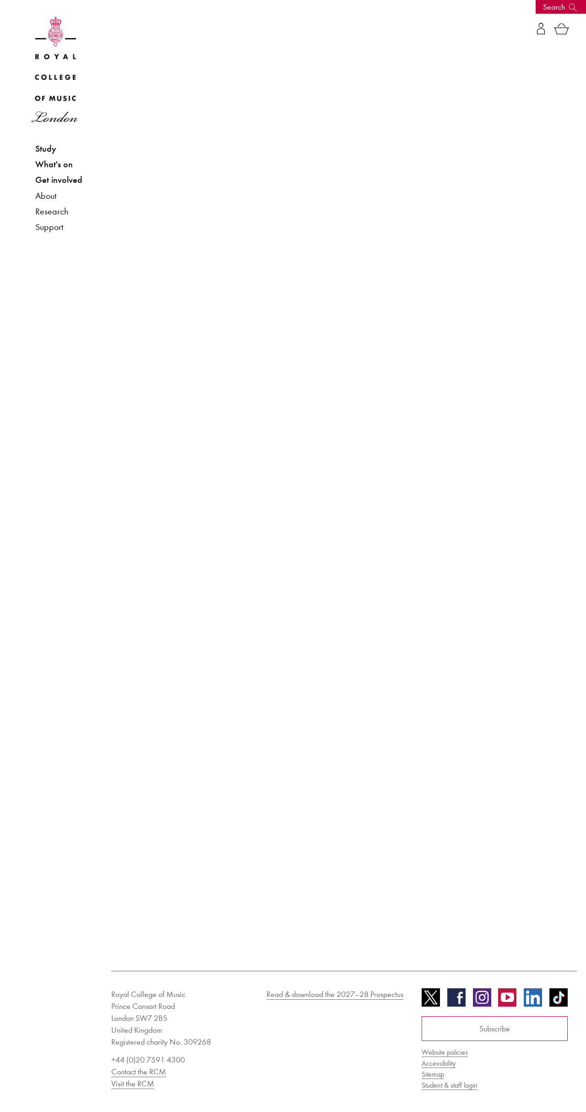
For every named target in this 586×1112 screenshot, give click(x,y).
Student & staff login (449, 1085)
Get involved (58, 180)
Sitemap (433, 1074)
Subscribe (494, 1029)
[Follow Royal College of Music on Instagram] (482, 1000)
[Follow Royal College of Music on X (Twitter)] (431, 1000)
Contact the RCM (138, 1072)
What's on (54, 164)
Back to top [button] (534, 1077)
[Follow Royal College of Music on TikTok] (558, 1000)
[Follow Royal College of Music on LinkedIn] (533, 1000)
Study (45, 148)
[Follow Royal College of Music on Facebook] (456, 1000)
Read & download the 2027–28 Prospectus (334, 994)
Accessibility (439, 1063)
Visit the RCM (132, 1084)
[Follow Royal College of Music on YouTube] (507, 1000)
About (45, 195)
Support (49, 226)
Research (51, 211)
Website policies (445, 1052)
